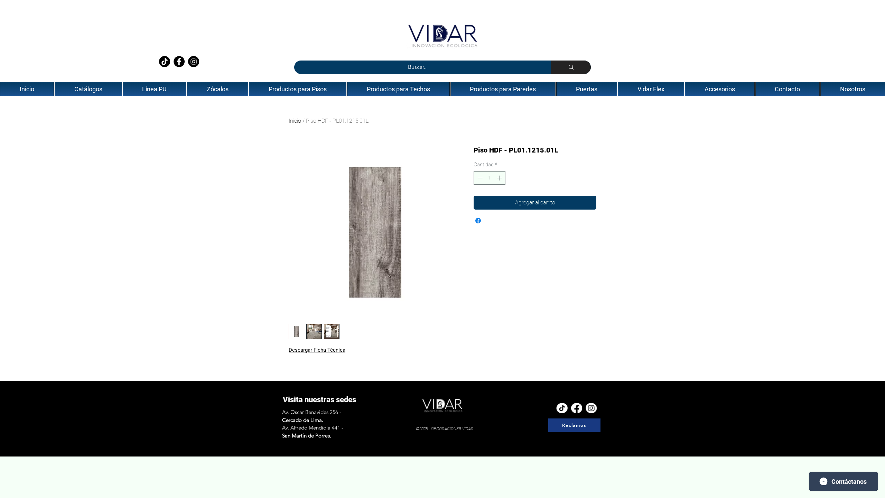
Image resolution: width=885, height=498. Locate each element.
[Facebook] (179, 61)
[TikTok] (164, 61)
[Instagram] (193, 61)
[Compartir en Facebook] (478, 220)
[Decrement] (479, 178)
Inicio (295, 121)
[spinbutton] (489, 178)
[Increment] (500, 178)
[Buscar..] (571, 67)
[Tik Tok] (562, 408)
